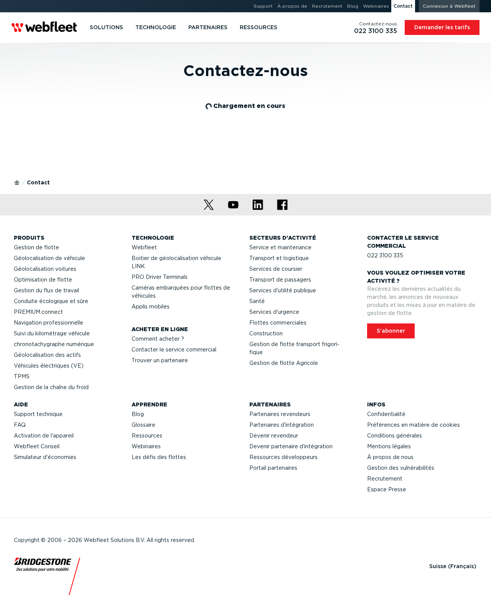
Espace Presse (386, 489)
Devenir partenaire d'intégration (291, 446)
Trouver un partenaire (160, 360)
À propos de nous (390, 457)
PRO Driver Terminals (160, 277)
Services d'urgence (274, 312)
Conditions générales (394, 436)
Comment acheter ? (158, 339)
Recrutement (384, 479)
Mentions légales (389, 446)
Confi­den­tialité (386, 414)
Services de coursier (275, 269)
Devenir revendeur (273, 436)
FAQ (20, 425)
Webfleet (144, 247)
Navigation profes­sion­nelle (48, 323)
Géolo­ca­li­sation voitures (45, 269)
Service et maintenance (280, 247)
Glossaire (143, 425)
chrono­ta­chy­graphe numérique (54, 344)
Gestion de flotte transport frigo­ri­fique (294, 348)
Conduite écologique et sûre (51, 301)
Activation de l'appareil (44, 436)
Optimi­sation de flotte (43, 280)
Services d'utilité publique (282, 290)
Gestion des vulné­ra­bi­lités (400, 468)
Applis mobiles (151, 306)
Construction (266, 333)
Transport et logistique (279, 258)
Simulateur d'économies (45, 457)
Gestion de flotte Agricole (283, 363)
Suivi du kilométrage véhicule (52, 333)
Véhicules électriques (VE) (49, 366)
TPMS (22, 376)
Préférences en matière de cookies (413, 425)
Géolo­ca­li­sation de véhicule (49, 258)
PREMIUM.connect (38, 312)
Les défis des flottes (159, 457)
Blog (138, 414)
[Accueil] (17, 182)
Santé (257, 301)
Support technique (38, 414)
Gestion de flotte (36, 247)
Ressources (147, 436)
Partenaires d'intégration (281, 425)
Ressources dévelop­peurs (283, 457)
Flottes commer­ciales (277, 323)
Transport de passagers (280, 280)
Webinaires (146, 446)
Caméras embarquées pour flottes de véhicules (181, 292)
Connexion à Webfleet (449, 6)
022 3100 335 (385, 255)
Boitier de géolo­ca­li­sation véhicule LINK (176, 262)
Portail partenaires (273, 468)
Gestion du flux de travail (46, 290)
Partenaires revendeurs (279, 414)
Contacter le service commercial (174, 349)
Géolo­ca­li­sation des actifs (47, 355)
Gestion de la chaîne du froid (51, 387)
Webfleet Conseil (36, 446)
